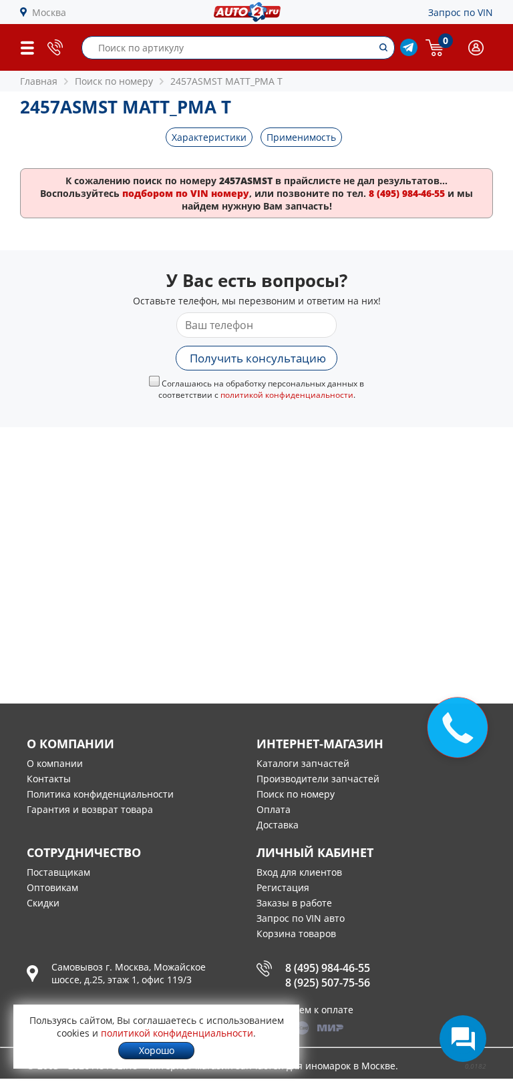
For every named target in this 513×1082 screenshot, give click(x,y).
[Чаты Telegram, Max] (463, 1038)
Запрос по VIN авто (300, 918)
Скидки (43, 902)
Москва (49, 12)
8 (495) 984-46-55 (327, 968)
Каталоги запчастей (302, 763)
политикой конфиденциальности (286, 394)
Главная (38, 81)
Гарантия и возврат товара (90, 809)
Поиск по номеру (295, 794)
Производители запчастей (317, 778)
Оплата (273, 809)
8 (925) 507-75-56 (327, 982)
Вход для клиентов (299, 872)
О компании (55, 763)
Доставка (277, 824)
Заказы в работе (294, 902)
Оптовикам (52, 887)
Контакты (49, 778)
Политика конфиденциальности (100, 794)
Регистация (282, 887)
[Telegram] (408, 52)
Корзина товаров (296, 933)
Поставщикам (58, 872)
